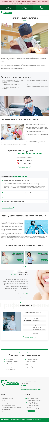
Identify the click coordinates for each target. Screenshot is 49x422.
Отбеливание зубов (6, 409)
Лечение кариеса (6, 403)
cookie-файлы (9, 419)
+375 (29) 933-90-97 (25, 161)
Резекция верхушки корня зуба (12, 361)
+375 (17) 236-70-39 (31, 402)
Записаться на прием (23, 167)
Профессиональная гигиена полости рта (11, 400)
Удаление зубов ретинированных (34, 367)
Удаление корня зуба (10, 369)
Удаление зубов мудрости (32, 359)
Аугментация (30, 366)
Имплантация (5, 411)
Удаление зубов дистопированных (13, 367)
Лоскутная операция (31, 361)
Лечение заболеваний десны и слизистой (11, 407)
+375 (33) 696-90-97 (25, 163)
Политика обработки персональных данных (31, 389)
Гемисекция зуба (9, 366)
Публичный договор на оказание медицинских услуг (33, 387)
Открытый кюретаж (10, 363)
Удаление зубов (9, 359)
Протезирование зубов (7, 398)
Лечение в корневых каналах (8, 405)
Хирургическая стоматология (8, 414)
